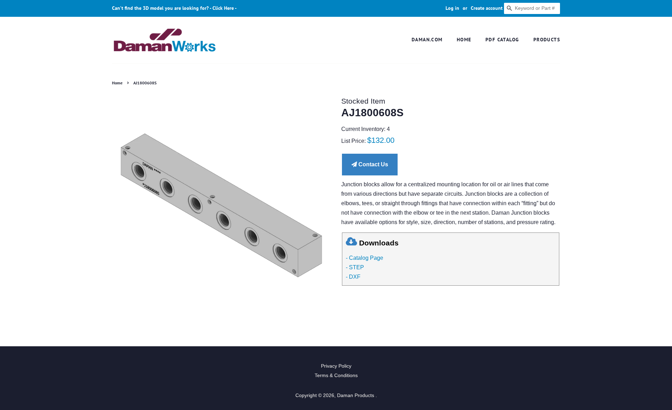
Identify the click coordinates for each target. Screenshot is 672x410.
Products (546, 39)
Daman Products (356, 395)
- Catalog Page (364, 258)
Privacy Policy (336, 366)
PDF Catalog (502, 39)
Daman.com (427, 39)
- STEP (355, 267)
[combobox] (532, 8)
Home (464, 39)
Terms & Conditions (336, 375)
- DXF (353, 277)
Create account (487, 8)
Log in (452, 8)
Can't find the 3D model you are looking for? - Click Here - (174, 8)
